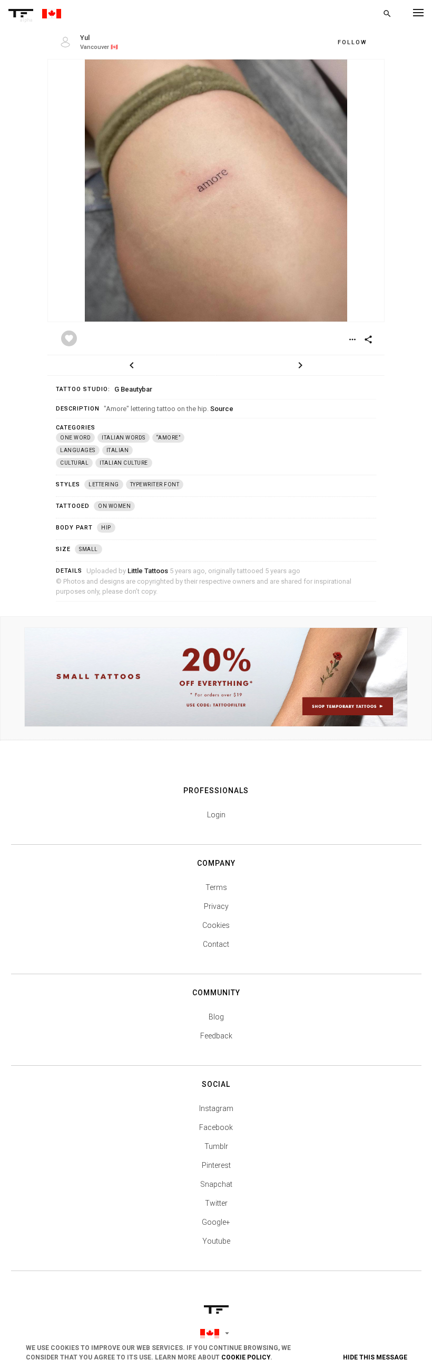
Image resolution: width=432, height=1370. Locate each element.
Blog (216, 1017)
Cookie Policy (245, 1357)
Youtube (216, 1241)
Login (216, 815)
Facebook (216, 1127)
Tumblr (216, 1146)
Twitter (216, 1203)
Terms (216, 887)
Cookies (216, 925)
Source (221, 409)
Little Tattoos (147, 571)
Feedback (216, 1036)
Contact (216, 944)
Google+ (216, 1222)
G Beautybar (133, 389)
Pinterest (216, 1165)
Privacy (216, 906)
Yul (85, 38)
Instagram (216, 1108)
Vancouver (94, 47)
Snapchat (216, 1184)
